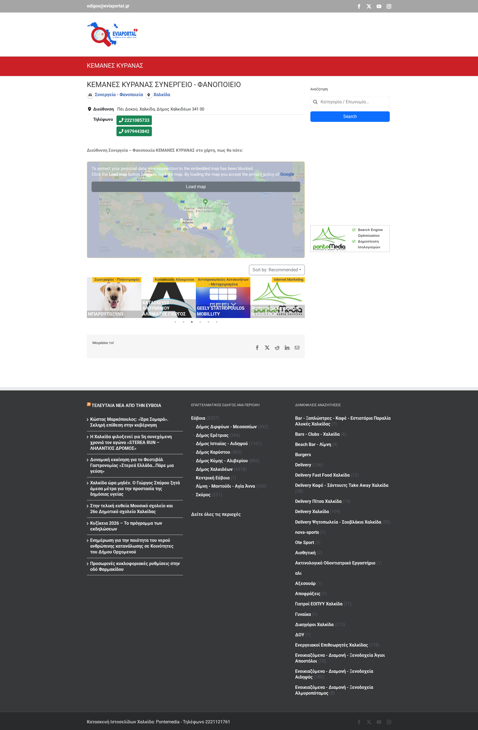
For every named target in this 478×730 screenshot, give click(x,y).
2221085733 (136, 120)
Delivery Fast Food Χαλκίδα (322, 475)
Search (350, 116)
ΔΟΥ (299, 634)
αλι (298, 573)
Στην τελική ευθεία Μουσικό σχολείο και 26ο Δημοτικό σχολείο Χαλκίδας (131, 508)
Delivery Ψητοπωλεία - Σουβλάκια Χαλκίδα (338, 522)
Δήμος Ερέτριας (212, 435)
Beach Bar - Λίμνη (313, 444)
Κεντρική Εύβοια (213, 477)
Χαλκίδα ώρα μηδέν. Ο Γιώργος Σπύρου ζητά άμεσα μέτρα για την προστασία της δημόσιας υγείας (135, 488)
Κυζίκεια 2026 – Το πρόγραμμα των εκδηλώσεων (126, 526)
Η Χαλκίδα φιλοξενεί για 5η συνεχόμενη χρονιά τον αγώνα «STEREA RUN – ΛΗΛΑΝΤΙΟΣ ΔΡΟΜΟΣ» (131, 442)
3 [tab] (191, 322)
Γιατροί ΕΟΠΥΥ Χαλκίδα (318, 603)
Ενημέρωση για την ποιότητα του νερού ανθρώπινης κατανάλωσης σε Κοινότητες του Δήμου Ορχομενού (131, 546)
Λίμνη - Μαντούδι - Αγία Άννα (225, 486)
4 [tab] (200, 322)
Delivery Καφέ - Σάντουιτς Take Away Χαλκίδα (341, 485)
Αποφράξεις (307, 593)
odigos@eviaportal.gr (108, 6)
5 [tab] (208, 322)
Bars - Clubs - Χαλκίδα (317, 434)
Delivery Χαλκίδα (312, 511)
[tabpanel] (114, 297)
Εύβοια (198, 418)
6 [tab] (216, 322)
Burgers (303, 454)
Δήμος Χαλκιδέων (214, 469)
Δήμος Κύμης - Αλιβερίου (222, 460)
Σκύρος (203, 494)
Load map (196, 186)
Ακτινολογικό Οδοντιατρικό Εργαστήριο (335, 563)
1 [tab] (175, 322)
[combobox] (350, 102)
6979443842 (136, 131)
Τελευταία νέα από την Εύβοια (126, 405)
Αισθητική (305, 552)
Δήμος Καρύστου (213, 452)
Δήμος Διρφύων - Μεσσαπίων (226, 426)
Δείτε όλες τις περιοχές (216, 514)
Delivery (303, 465)
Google (287, 174)
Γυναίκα (303, 614)
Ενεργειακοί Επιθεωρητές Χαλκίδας (331, 645)
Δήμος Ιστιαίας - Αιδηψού (222, 443)
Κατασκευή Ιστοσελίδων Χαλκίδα (120, 721)
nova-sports (307, 532)
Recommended (275, 269)
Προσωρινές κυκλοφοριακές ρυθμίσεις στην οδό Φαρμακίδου (135, 566)
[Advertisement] (290, 33)
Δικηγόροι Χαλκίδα (314, 624)
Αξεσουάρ (305, 583)
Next (299, 296)
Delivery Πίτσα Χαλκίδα (318, 501)
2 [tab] (183, 322)
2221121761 (217, 721)
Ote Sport (304, 542)
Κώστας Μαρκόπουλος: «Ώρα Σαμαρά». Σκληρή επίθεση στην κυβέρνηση (129, 422)
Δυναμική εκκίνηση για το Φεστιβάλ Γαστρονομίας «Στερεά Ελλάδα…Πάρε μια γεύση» (132, 465)
